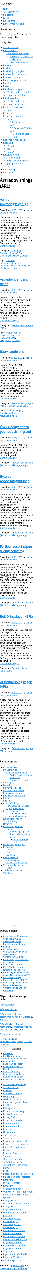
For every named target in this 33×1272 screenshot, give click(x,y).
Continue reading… (9, 246)
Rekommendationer (13, 1126)
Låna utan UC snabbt (13, 1079)
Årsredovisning (11, 11)
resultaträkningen (8, 416)
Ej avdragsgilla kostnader (16, 1141)
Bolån (6, 1058)
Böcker (6, 1149)
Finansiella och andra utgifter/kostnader (14, 1247)
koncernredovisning (21, 1027)
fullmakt (16, 1017)
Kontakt (7, 1167)
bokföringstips (23, 265)
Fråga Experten (7, 1004)
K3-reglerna (9, 20)
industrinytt (14, 1034)
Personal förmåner (13, 1257)
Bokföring (8, 14)
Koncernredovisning (13, 23)
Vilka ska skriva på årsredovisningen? (12, 940)
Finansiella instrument (14, 74)
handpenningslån (18, 1058)
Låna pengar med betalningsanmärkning (13, 1072)
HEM (5, 8)
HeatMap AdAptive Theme (13, 1268)
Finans (3, 1034)
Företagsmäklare (8, 1039)
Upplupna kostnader (17, 104)
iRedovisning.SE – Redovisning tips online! (15, 1101)
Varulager (8, 172)
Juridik (6, 17)
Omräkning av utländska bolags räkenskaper (15, 983)
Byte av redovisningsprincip (14, 478)
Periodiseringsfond (19, 62)
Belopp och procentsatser (16, 1176)
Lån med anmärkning (13, 1076)
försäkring (5, 1044)
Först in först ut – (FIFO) (15, 980)
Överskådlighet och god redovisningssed (15, 429)
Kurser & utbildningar (14, 1146)
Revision (7, 1129)
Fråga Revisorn (7, 1024)
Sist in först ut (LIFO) (13, 964)
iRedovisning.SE (8, 28)
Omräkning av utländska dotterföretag (15, 953)
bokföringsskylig (8, 265)
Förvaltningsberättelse (15, 80)
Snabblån (7, 1069)
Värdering (8, 1155)
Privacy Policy (10, 1117)
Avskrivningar (13, 157)
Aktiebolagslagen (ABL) (21, 831)
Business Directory (12, 1093)
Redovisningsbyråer (13, 1120)
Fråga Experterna (8, 1009)
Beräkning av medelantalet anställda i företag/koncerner (17, 973)
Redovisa (7, 112)
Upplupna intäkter (15, 95)
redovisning (5, 1027)
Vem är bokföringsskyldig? (14, 201)
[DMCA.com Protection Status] (16, 1049)
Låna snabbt (9, 1061)
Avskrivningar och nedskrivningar (12, 1220)
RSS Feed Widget (16, 925)
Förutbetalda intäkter (17, 101)
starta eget (16, 268)
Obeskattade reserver (17, 53)
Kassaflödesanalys (12, 977)
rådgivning (5, 268)
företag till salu (24, 1041)
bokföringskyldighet (9, 263)
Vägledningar (10, 1135)
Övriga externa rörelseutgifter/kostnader (16, 1202)
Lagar (9, 118)
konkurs (4, 1019)
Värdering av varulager (14, 957)
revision (4, 1029)
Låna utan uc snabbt (13, 1064)
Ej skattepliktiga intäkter (15, 1143)
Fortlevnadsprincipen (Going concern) (16, 548)
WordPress (18, 1265)
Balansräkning (10, 50)
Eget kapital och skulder (15, 1254)
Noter (9, 166)
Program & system (12, 1152)
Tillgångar (8, 1251)
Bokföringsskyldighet (14, 71)
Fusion (6, 86)
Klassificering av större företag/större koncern (14, 968)
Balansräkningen (14, 410)
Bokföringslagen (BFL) (11, 253)
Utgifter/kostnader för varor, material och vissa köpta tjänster (18, 1194)
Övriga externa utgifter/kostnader (12, 1208)
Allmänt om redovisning (15, 1164)
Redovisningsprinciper (14, 139)
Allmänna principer (13, 1260)
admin (29, 210)
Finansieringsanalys (13, 77)
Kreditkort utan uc (11, 1056)
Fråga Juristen (7, 1014)
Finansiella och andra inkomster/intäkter (14, 1232)
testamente (5, 1017)
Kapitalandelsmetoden (14, 944)
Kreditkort (8, 1053)
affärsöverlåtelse (8, 1041)
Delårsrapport (10, 1096)
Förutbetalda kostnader (18, 92)
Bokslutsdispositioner (17, 160)
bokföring (8, 68)
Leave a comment (8, 212)
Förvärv (7, 83)
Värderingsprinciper (13, 169)
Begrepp (7, 65)
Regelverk (8, 142)
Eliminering (12, 109)
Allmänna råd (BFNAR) (14, 1084)
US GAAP (10, 151)
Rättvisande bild (12, 351)
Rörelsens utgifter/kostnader (12, 1187)
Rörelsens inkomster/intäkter (12, 1181)
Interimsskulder (11, 98)
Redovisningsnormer (13, 115)
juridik (18, 1014)
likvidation (26, 1017)
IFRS (8, 148)
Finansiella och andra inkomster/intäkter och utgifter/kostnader (15, 1239)
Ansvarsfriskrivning (13, 1161)
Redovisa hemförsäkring (15, 936)
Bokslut (6, 946)
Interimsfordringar (12, 89)
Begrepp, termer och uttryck (18, 1173)
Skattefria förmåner (13, 1158)
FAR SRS (10, 145)
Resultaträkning (11, 154)
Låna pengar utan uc (13, 1066)
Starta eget (9, 1138)
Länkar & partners (12, 1114)
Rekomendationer (12, 1123)
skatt (19, 1029)
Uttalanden (9, 1132)
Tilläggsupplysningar (13, 163)
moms (12, 1029)
